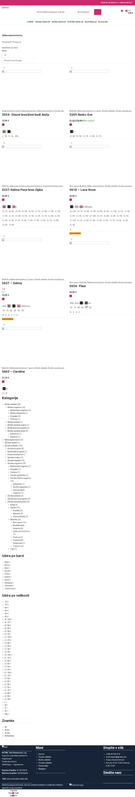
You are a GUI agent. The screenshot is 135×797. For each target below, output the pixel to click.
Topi (12, 549)
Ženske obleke (11, 443)
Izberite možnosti (3, 124)
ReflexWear (9, 736)
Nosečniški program (16, 452)
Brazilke (16, 510)
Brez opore (74, 186)
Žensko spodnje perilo (124, 111)
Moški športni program (17, 428)
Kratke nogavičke (20, 487)
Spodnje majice (14, 457)
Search (97, 12)
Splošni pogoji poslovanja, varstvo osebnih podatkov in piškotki (28, 785)
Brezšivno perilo (14, 111)
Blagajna (42, 769)
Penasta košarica (34, 186)
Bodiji (4, 111)
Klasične (13, 437)
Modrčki (72, 111)
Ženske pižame (14, 496)
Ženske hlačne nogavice (20, 478)
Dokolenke (17, 484)
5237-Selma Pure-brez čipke (22, 190)
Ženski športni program (17, 499)
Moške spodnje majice (17, 425)
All (6, 727)
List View (14, 48)
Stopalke (14, 416)
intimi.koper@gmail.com (116, 757)
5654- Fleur (77, 286)
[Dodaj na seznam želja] (4, 66)
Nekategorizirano (28, 111)
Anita (7, 730)
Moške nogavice (14, 407)
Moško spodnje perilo (16, 431)
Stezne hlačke (19, 516)
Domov (41, 754)
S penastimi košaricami (53, 186)
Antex (7, 733)
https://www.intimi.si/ (115, 760)
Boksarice (14, 434)
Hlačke (13, 508)
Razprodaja (43, 766)
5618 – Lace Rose (82, 190)
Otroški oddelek (45, 763)
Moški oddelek (11, 404)
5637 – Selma (12, 283)
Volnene (13, 419)
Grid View (6, 48)
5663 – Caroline (13, 371)
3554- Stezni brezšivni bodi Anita (25, 115)
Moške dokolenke (17, 413)
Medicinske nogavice (19, 410)
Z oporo (98, 111)
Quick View (3, 128)
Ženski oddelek (60, 111)
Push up (16, 537)
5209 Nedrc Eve (80, 115)
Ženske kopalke (14, 460)
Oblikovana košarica (45, 111)
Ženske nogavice (15, 463)
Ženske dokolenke (18, 475)
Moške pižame (14, 422)
